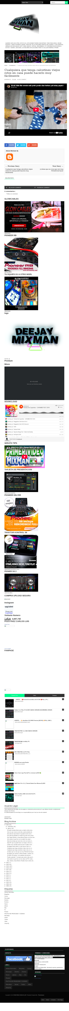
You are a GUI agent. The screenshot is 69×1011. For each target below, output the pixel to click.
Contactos (53, 999)
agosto (9, 828)
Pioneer (6, 911)
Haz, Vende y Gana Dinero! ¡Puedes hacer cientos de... (20, 860)
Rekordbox (7, 915)
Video (5, 921)
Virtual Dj (6, 923)
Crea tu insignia (7, 648)
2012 (7, 878)
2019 (7, 866)
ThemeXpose (41, 995)
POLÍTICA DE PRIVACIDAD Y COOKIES (14, 913)
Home (5, 65)
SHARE (11, 145)
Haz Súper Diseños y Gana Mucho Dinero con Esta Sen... (21, 837)
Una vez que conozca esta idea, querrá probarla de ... (20, 832)
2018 (7, 868)
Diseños (6, 900)
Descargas (7, 898)
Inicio (43, 999)
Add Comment (22, 79)
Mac (5, 907)
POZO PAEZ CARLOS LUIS (20, 995)
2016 (7, 871)
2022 (7, 824)
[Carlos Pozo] (9, 626)
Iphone (6, 906)
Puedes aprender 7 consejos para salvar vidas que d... (20, 857)
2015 (7, 873)
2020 (7, 864)
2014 (7, 875)
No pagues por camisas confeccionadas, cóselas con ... (21, 853)
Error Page (60, 999)
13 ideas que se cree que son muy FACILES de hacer (20, 851)
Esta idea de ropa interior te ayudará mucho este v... (20, 833)
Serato (6, 917)
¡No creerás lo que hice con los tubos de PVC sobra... (20, 859)
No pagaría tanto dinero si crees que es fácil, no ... (19, 846)
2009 (7, 884)
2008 (7, 886)
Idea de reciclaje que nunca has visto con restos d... (20, 841)
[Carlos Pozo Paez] (35, 976)
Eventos (6, 902)
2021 (7, 862)
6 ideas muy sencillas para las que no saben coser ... (20, 844)
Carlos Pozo (7, 624)
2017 (7, 869)
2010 (7, 882)
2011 (7, 880)
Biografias (6, 894)
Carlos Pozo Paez (38, 974)
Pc (5, 909)
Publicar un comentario (12, 193)
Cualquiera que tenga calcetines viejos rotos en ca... (20, 848)
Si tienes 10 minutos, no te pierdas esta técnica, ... (19, 855)
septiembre (10, 826)
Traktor (6, 919)
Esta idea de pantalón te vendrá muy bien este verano (20, 835)
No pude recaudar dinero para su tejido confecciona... (20, 830)
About (47, 999)
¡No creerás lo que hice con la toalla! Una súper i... (19, 839)
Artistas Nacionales (9, 892)
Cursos (6, 896)
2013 (7, 877)
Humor (6, 904)
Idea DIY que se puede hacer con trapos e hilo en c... (20, 842)
